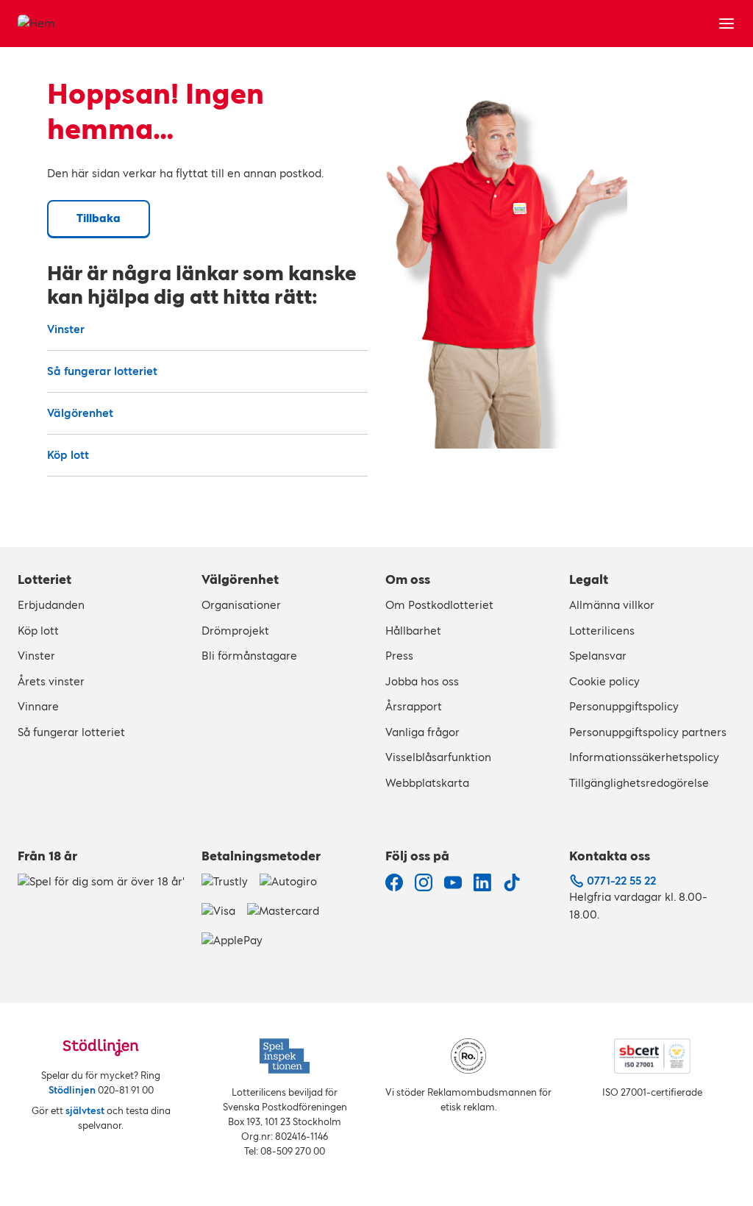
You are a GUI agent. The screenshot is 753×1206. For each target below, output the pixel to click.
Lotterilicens (602, 630)
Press (399, 655)
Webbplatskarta (427, 783)
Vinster (66, 329)
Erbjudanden (51, 605)
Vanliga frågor (422, 732)
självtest (84, 1110)
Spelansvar (598, 655)
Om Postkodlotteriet (439, 605)
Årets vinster (51, 681)
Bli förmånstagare (249, 655)
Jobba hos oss (422, 681)
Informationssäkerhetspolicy (644, 757)
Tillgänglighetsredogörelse (639, 783)
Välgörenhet (80, 413)
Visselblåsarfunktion (438, 757)
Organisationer (241, 605)
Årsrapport (413, 706)
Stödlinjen (72, 1090)
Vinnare (38, 706)
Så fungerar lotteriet (102, 371)
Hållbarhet (413, 630)
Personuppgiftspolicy (624, 706)
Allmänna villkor (611, 605)
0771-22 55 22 (621, 880)
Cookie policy (604, 681)
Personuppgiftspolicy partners (648, 732)
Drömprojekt (235, 630)
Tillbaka (98, 218)
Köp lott (68, 455)
